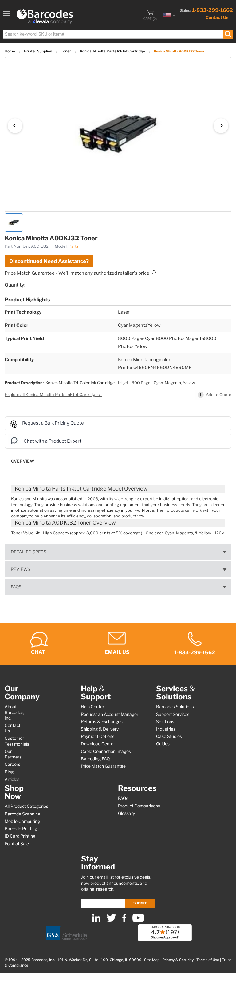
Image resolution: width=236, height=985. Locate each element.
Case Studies (169, 736)
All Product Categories (26, 806)
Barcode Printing (21, 828)
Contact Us (217, 17)
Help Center (92, 706)
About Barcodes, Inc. (14, 712)
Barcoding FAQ (95, 758)
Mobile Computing (22, 821)
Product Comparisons (139, 806)
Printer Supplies (38, 51)
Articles (12, 779)
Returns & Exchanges (102, 721)
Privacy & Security (178, 960)
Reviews (20, 569)
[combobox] (118, 34)
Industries (165, 729)
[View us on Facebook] (124, 920)
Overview (22, 461)
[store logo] (44, 17)
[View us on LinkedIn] (96, 920)
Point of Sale (17, 843)
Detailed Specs (28, 551)
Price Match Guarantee (103, 766)
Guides (163, 743)
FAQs (16, 586)
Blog (9, 771)
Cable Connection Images (106, 751)
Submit (140, 903)
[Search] (228, 34)
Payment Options (97, 736)
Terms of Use (207, 960)
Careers (12, 764)
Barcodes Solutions (175, 706)
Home (10, 51)
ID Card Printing (20, 836)
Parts (74, 246)
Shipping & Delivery (100, 729)
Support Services (172, 714)
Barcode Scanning (22, 813)
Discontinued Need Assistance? (49, 261)
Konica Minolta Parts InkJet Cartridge (113, 51)
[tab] (118, 458)
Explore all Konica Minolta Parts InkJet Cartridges (53, 394)
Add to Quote (218, 394)
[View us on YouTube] (138, 920)
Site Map (151, 960)
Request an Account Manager (109, 714)
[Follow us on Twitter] (111, 920)
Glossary (126, 813)
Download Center (98, 743)
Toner (66, 51)
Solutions (165, 721)
